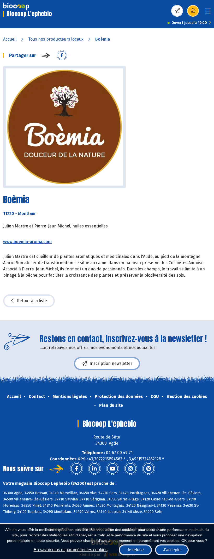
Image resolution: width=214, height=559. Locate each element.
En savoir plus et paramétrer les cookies (71, 550)
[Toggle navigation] (208, 12)
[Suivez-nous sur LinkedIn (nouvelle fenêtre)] (94, 468)
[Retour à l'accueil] (16, 6)
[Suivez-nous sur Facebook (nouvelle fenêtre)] (76, 468)
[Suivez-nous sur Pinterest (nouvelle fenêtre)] (148, 468)
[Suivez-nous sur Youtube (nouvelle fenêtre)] (112, 468)
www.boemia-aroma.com (27, 241)
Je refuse (135, 550)
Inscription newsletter (111, 363)
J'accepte (172, 550)
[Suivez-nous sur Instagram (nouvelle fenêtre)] (130, 468)
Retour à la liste (32, 300)
